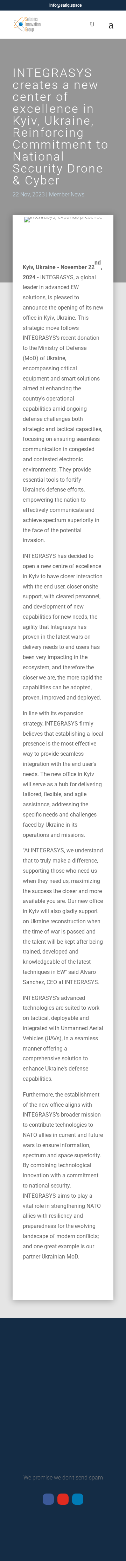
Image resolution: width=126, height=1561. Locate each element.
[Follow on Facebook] (48, 1499)
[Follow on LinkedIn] (77, 1499)
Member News (66, 194)
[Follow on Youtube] (63, 1499)
